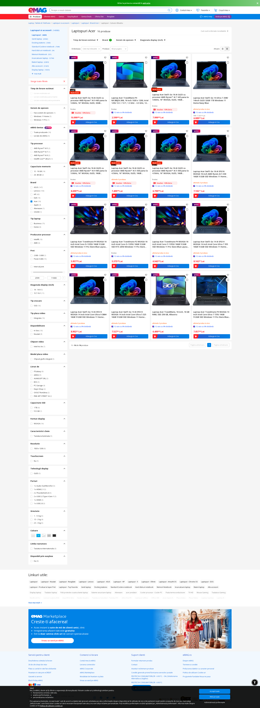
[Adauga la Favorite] (105, 57)
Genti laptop (40, 39)
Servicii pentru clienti (39, 654)
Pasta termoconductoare (175, 592)
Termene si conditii (190, 664)
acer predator (131, 592)
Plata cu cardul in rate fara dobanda (42, 669)
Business (39, 223)
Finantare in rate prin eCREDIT (39, 672)
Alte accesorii (40, 66)
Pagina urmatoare (221, 345)
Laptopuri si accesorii (61, 23)
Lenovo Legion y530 (51, 598)
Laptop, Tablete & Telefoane (39, 23)
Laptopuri (75, 23)
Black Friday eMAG (35, 680)
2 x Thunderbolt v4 (42, 493)
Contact (134, 664)
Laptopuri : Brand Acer (90, 23)
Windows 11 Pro (41, 120)
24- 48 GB (39, 175)
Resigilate (110, 16)
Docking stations (41, 42)
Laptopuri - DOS (207, 582)
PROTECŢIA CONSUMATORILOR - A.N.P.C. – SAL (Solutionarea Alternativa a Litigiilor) (154, 677)
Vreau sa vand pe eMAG (52, 640)
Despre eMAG (188, 661)
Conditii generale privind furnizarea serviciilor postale (152, 672)
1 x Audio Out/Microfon (44, 486)
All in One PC (127, 598)
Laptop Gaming (207, 598)
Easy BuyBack (73, 16)
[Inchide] (257, 3)
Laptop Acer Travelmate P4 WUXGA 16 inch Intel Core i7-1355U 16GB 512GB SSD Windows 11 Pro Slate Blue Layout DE (170, 244)
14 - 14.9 (38, 289)
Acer (37, 201)
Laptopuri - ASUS (103, 582)
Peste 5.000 (40, 259)
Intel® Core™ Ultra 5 (43, 159)
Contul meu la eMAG (87, 661)
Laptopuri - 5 (133, 582)
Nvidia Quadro (83, 598)
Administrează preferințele (214, 702)
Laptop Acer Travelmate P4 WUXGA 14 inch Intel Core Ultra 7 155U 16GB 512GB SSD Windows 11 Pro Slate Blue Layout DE (211, 314)
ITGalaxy (38, 371)
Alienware (39, 208)
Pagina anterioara (197, 345)
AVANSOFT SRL (41, 378)
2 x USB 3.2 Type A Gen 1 (45, 496)
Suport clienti (138, 654)
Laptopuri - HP (119, 582)
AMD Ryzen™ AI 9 (42, 155)
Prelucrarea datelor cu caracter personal (198, 669)
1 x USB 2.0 (39, 503)
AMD (37, 243)
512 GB (38, 411)
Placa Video (181, 598)
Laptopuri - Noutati (48, 582)
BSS (36, 382)
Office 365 (155, 598)
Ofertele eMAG (49, 16)
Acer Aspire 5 (168, 598)
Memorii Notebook (41, 54)
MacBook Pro (35, 598)
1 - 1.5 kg (38, 516)
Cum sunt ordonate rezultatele (213, 31)
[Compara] (105, 62)
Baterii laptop (40, 62)
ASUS (38, 187)
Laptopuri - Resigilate (67, 582)
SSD (37, 305)
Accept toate (215, 691)
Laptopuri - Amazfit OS (167, 582)
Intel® (38, 239)
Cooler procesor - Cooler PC (151, 592)
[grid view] (227, 49)
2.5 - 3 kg (38, 523)
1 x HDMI (38, 500)
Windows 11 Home (42, 116)
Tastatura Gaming (218, 592)
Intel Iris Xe (39, 346)
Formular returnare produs (141, 661)
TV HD (190, 592)
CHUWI (38, 212)
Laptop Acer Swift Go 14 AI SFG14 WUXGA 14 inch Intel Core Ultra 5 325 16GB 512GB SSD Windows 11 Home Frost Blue (128, 314)
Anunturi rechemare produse (142, 669)
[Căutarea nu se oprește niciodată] (37, 10)
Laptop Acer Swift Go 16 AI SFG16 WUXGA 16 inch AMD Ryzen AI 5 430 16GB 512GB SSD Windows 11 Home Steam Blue (209, 174)
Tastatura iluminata (43, 436)
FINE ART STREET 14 (43, 396)
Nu (36, 461)
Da (36, 561)
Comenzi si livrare (89, 654)
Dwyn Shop (40, 389)
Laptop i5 (220, 598)
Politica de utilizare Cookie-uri (194, 672)
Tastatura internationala (45, 548)
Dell (37, 198)
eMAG (37, 375)
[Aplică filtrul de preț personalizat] (63, 277)
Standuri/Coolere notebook (46, 46)
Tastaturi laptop (51, 592)
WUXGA (38, 423)
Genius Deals (86, 16)
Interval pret (39, 266)
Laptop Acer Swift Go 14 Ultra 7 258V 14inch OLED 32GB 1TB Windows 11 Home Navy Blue (210, 100)
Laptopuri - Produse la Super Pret (43, 587)
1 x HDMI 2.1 (40, 489)
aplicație (146, 3)
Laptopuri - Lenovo (86, 582)
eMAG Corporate (86, 669)
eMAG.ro (187, 654)
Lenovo (39, 191)
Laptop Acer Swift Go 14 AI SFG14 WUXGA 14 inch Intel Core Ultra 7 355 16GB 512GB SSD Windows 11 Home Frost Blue (210, 244)
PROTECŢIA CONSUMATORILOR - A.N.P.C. (146, 682)
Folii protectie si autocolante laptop (74, 592)
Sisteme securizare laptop (101, 592)
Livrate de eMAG (42, 136)
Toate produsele (42, 132)
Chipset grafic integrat (44, 359)
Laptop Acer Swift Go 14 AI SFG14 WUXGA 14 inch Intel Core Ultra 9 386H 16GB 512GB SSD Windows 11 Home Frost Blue (89, 314)
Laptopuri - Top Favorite (68, 587)
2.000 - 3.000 (40, 255)
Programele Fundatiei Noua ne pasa (196, 676)
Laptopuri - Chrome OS (189, 582)
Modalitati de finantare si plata (91, 676)
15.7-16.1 (39, 293)
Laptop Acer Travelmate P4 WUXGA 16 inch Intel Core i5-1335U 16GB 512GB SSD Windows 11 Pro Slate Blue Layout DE (89, 244)
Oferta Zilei (99, 16)
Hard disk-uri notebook (43, 50)
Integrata (39, 318)
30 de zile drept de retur (37, 664)
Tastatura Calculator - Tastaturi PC (105, 598)
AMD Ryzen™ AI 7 (42, 152)
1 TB (37, 407)
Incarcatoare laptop (43, 58)
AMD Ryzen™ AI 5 (42, 148)
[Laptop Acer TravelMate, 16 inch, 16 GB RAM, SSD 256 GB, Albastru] (171, 290)
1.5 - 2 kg (38, 519)
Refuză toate (215, 697)
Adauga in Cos (91, 122)
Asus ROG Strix (68, 598)
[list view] (222, 49)
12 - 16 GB (39, 171)
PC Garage (39, 385)
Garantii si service (35, 676)
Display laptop (41, 70)
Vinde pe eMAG (221, 16)
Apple (37, 205)
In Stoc (38, 330)
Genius (61, 16)
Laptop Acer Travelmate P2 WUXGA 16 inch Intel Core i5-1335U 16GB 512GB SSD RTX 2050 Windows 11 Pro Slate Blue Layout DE (129, 244)
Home (37, 227)
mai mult (37, 73)
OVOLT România (41, 392)
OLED (37, 473)
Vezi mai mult (34, 603)
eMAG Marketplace (87, 672)
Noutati (38, 334)
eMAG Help (207, 16)
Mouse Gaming (202, 592)
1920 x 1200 (40, 448)
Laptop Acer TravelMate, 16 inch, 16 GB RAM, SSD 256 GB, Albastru (170, 313)
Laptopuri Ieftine (141, 598)
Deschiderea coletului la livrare (40, 661)
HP (36, 194)
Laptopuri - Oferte (148, 582)
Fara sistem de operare (44, 113)
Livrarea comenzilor (87, 664)
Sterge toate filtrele (39, 81)
